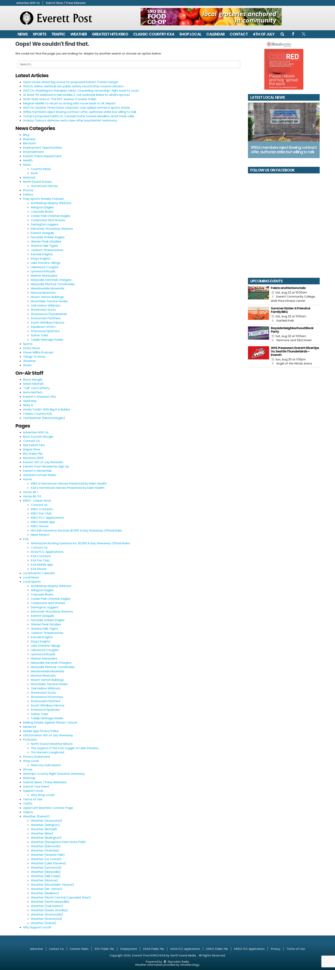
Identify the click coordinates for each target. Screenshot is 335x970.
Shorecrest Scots (43, 310)
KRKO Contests (42, 509)
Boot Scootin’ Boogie (38, 436)
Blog (26, 135)
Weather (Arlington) (45, 825)
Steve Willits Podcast (38, 352)
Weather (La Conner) (46, 859)
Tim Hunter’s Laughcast (48, 752)
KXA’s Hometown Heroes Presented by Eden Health (67, 488)
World (27, 365)
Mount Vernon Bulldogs (47, 297)
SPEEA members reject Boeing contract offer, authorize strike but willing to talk (79, 112)
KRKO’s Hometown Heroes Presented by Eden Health (69, 483)
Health (28, 160)
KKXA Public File (153, 949)
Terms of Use (32, 799)
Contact (239, 34)
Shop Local (190, 34)
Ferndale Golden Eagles (48, 237)
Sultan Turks (39, 335)
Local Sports (32, 582)
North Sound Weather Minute (52, 744)
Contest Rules (79, 949)
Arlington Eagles (42, 207)
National (29, 177)
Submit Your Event (36, 786)
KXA (25, 539)
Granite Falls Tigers (44, 246)
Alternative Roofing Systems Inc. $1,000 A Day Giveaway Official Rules (80, 543)
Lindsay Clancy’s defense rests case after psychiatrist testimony (70, 120)
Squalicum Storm (43, 327)
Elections (29, 143)
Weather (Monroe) (44, 880)
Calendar (215, 34)
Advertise (36, 949)
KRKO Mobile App (43, 522)
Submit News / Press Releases (66, 3)
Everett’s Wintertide (37, 471)
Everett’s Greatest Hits (39, 397)
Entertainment (33, 152)
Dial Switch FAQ (34, 445)
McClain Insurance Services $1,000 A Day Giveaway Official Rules (76, 530)
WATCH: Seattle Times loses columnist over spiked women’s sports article (76, 108)
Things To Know (34, 357)
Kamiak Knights (42, 254)
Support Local (33, 791)
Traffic (58, 34)
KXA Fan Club (40, 560)
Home (27, 479)
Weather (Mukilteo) (45, 893)
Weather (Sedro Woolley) (49, 910)
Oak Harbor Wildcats (45, 305)
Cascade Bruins (42, 211)
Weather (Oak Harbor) (47, 906)
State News (31, 348)
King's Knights (40, 258)
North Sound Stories (37, 182)
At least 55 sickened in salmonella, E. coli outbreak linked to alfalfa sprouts (76, 95)
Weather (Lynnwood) (46, 867)
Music (27, 165)
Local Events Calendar (39, 573)
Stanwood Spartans (45, 331)
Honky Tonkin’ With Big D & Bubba (46, 409)
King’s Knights (40, 641)
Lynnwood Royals (43, 271)
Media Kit (29, 727)
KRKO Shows (39, 526)
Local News (31, 577)
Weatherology (189, 965)
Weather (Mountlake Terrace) (52, 885)
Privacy (275, 949)
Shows (27, 769)
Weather (78, 34)
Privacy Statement (36, 757)
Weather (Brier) (42, 833)
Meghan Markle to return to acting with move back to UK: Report (69, 103)
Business (29, 139)
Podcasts (30, 739)
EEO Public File (32, 454)
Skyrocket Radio (178, 961)
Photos (28, 190)
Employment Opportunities (42, 147)
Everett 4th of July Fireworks (43, 462)
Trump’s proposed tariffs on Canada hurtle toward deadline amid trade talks (78, 116)
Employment (128, 949)
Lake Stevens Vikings (45, 263)
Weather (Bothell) (44, 829)
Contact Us (31, 441)
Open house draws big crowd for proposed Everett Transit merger (70, 82)
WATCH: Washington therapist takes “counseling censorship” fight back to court (81, 90)
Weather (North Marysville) (50, 902)
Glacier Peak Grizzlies (46, 241)
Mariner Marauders (44, 275)
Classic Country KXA (153, 34)
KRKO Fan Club (41, 513)
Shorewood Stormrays (47, 697)
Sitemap (29, 778)
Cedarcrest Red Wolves (48, 220)
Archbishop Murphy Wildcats (51, 203)
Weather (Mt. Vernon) (46, 889)
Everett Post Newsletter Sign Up (46, 466)
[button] (282, 34)
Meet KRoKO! (40, 535)
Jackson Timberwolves (47, 250)
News (23, 34)
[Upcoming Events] (258, 294)
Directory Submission (46, 765)
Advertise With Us (28, 3)
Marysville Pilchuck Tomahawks (53, 284)
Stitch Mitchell (33, 384)
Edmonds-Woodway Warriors (52, 229)
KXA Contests (41, 556)
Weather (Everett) (36, 816)
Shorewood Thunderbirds (49, 314)
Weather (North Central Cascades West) (61, 897)
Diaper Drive (31, 449)
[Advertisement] (211, 16)
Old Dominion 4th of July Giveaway (48, 735)
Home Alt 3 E (32, 496)
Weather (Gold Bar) (45, 850)
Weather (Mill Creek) (45, 876)
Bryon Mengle (32, 379)
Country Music (41, 169)
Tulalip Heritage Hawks (47, 339)
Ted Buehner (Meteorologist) (44, 418)
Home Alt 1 (30, 492)
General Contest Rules (39, 475)
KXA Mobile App (42, 564)
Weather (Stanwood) (46, 919)
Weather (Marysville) (46, 872)
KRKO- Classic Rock (37, 500)
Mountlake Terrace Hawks (49, 301)
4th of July (264, 34)
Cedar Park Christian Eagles (50, 216)
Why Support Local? (37, 927)
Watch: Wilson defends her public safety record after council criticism (73, 86)
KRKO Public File (217, 949)
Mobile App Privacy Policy (41, 731)
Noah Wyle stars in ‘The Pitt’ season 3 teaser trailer (59, 99)
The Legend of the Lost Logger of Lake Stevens (64, 748)
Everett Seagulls (42, 233)
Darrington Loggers (44, 224)
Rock (34, 173)
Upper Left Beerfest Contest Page (48, 808)
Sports (39, 34)
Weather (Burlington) (46, 838)
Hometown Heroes (44, 186)
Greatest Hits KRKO (110, 34)
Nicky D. (28, 405)
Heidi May (30, 401)
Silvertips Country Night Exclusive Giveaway (54, 774)
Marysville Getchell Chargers (51, 280)
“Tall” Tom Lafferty (36, 388)
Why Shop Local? (43, 795)
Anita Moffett (33, 392)
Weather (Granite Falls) (48, 855)
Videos (28, 812)
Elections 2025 (33, 458)
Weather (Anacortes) (46, 821)
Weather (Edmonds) (45, 846)
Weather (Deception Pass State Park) (58, 842)
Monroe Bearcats (43, 293)
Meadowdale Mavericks (47, 288)
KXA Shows (38, 569)
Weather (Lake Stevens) (48, 863)
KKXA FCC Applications (47, 552)
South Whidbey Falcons (47, 322)
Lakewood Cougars (45, 267)
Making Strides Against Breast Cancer (50, 722)
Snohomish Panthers (45, 318)
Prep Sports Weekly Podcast (43, 199)
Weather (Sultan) (43, 923)
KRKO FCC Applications (47, 518)
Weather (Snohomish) (47, 914)
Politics (28, 194)
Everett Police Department (42, 156)
